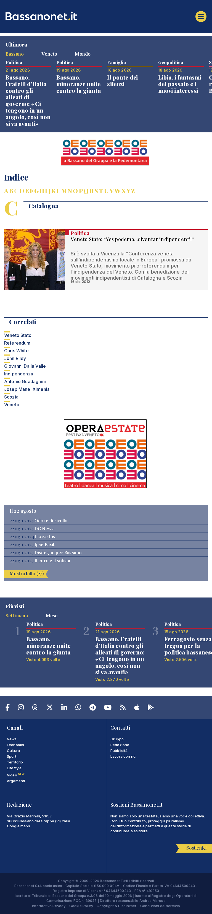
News (12, 739)
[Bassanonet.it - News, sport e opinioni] (106, 16)
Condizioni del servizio (160, 906)
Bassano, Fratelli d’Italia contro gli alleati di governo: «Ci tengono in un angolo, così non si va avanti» (28, 100)
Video (16, 775)
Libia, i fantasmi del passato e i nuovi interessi (180, 83)
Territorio (15, 762)
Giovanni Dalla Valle (25, 366)
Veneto (49, 54)
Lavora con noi (123, 756)
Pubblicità (119, 750)
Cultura (13, 750)
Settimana (17, 615)
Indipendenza (18, 373)
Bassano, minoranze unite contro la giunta (78, 83)
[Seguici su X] (50, 708)
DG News (44, 528)
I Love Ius (45, 536)
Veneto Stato (17, 335)
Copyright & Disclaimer (117, 906)
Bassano (15, 54)
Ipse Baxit (45, 544)
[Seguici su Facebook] (7, 708)
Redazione (119, 745)
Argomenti (16, 781)
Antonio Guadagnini (25, 381)
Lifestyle (14, 768)
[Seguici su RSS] (122, 708)
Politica (80, 233)
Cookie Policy (81, 906)
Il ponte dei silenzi (122, 80)
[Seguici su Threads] (35, 708)
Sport (11, 756)
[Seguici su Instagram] (20, 708)
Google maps (18, 826)
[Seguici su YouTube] (107, 708)
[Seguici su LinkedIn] (64, 708)
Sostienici (196, 848)
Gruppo (117, 739)
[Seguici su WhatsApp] (78, 708)
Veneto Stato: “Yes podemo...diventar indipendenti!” (132, 239)
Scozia (11, 397)
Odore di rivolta (51, 520)
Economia (15, 745)
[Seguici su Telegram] (93, 708)
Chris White (16, 350)
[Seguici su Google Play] (151, 708)
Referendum (17, 343)
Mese (52, 615)
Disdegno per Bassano (58, 552)
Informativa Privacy (49, 906)
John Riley (15, 358)
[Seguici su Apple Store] (136, 708)
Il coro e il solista (52, 560)
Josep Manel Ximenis (26, 389)
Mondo (83, 54)
